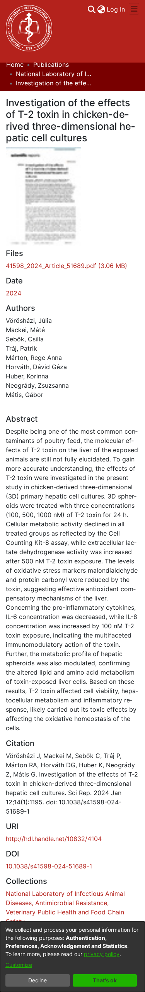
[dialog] (72, 957)
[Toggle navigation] (134, 9)
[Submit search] (91, 9)
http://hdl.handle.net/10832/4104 (54, 839)
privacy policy (101, 954)
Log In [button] (116, 9)
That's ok (105, 980)
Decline (37, 980)
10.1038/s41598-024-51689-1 (49, 866)
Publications (51, 64)
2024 (13, 293)
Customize (18, 964)
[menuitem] (101, 9)
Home (15, 64)
